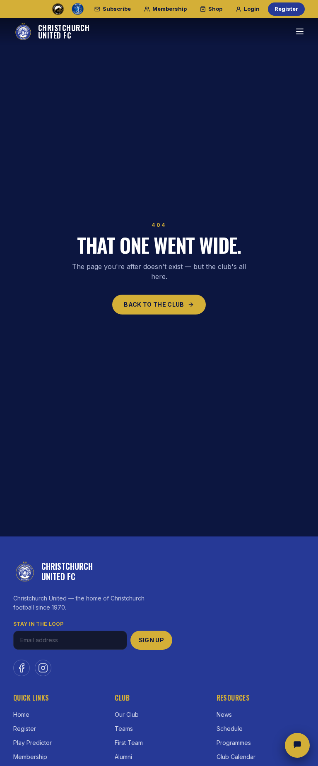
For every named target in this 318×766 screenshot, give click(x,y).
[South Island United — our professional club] (58, 9)
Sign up (151, 640)
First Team (129, 742)
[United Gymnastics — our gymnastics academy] (78, 9)
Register (286, 8)
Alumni (123, 756)
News (224, 714)
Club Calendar (236, 756)
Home (21, 714)
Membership (30, 756)
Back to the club (154, 304)
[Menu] (300, 31)
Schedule (230, 728)
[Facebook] (21, 668)
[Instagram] (43, 668)
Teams (124, 728)
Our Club (127, 714)
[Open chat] (297, 745)
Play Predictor (32, 742)
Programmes (234, 742)
